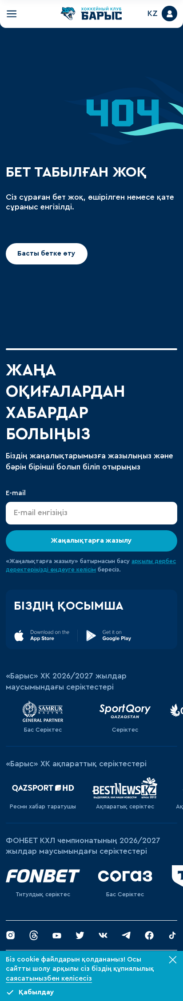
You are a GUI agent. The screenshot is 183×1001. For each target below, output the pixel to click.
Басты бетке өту (47, 253)
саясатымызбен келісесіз (49, 978)
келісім (86, 570)
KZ (152, 13)
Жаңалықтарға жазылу (91, 541)
